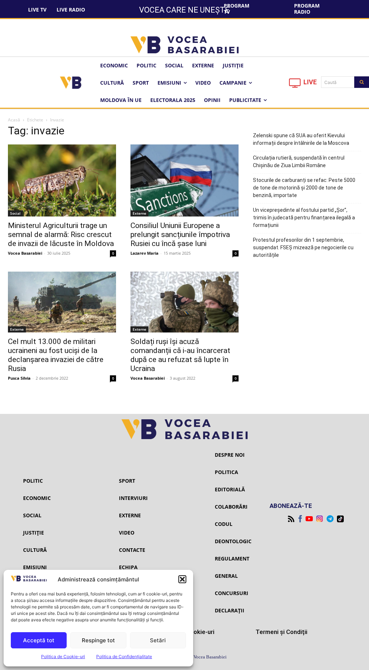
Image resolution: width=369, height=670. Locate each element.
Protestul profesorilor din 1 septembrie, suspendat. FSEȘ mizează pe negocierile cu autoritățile (303, 247)
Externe (139, 213)
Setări (158, 640)
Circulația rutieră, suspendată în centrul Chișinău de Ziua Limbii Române (298, 161)
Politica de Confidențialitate (124, 656)
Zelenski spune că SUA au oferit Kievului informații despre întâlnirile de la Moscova (301, 139)
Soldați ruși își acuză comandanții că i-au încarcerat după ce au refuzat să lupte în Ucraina (180, 355)
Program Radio (307, 8)
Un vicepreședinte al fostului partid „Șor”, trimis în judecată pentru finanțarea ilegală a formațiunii (304, 217)
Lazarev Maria (144, 253)
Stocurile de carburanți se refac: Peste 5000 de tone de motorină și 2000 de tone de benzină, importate (304, 187)
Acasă (14, 120)
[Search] (361, 82)
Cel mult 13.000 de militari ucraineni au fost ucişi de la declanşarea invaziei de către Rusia (55, 355)
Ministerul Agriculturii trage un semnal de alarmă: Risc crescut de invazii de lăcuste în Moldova (61, 234)
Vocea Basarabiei (25, 253)
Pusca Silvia (19, 378)
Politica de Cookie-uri (63, 656)
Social (15, 213)
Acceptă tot (38, 640)
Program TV (236, 8)
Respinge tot (98, 640)
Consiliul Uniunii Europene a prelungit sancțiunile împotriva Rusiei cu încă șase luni (180, 234)
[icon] (295, 85)
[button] (182, 579)
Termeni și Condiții (281, 631)
